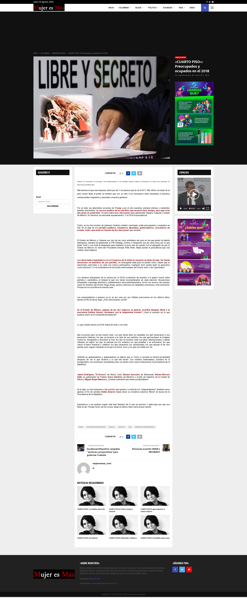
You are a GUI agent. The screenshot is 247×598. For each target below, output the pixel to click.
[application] (194, 194)
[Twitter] (182, 569)
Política (152, 8)
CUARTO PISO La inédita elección (91, 509)
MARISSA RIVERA (181, 57)
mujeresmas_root (184, 75)
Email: (38, 197)
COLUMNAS (124, 8)
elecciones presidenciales (96, 427)
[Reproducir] (181, 208)
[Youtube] (189, 569)
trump (80, 427)
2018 (130, 427)
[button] (194, 194)
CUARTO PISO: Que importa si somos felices (153, 510)
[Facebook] (175, 569)
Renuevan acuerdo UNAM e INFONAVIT (146, 450)
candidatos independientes (145, 427)
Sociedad (167, 8)
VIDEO (192, 8)
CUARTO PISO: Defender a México (123, 538)
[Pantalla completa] (207, 208)
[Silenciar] (203, 208)
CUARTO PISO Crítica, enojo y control (121, 510)
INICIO (111, 8)
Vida (181, 8)
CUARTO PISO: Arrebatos (87, 538)
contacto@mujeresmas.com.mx (104, 583)
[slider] (192, 208)
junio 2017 (121, 427)
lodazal (112, 427)
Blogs (138, 8)
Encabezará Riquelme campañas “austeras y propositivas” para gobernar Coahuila (103, 452)
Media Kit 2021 (95, 579)
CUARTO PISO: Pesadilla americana (155, 538)
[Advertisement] (123, 33)
